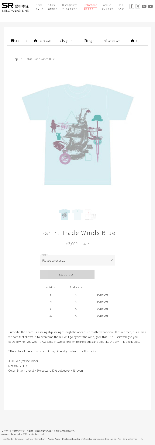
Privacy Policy (53, 438)
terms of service (130, 438)
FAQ (141, 438)
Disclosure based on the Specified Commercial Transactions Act (91, 438)
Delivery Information (35, 438)
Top (15, 59)
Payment (19, 438)
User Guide (8, 438)
